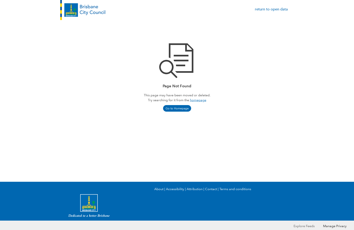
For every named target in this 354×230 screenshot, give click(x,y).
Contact (211, 189)
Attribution (195, 189)
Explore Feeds (304, 226)
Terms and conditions (235, 189)
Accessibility (175, 189)
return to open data (271, 9)
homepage (198, 100)
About (158, 189)
